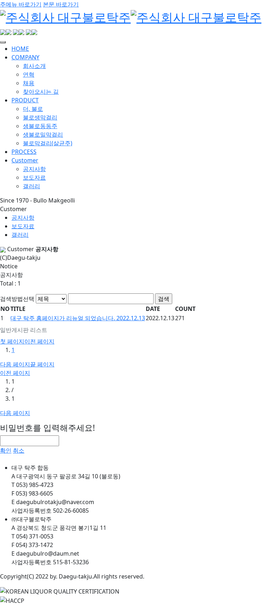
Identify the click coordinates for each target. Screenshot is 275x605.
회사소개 (34, 66)
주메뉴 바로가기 (21, 4)
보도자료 (34, 177)
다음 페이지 (15, 364)
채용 (28, 83)
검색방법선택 (17, 299)
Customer (24, 160)
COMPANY (25, 57)
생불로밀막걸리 (43, 134)
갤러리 (31, 186)
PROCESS (24, 152)
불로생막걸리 (40, 117)
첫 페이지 (12, 341)
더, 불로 (33, 109)
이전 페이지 (39, 341)
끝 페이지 (42, 364)
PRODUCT (25, 100)
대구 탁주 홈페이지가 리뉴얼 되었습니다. (77, 318)
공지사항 (34, 169)
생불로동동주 (40, 126)
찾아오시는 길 (41, 92)
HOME (20, 49)
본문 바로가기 (61, 4)
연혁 (28, 74)
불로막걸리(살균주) (47, 143)
